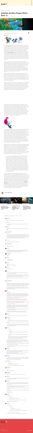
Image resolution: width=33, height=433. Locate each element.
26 (28, 32)
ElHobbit (8, 355)
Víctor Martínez (7, 32)
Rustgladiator (9, 253)
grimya (8, 226)
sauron (8, 248)
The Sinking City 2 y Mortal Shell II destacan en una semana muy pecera (5, 208)
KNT (7, 270)
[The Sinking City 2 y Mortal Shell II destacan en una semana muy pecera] (5, 200)
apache (8, 313)
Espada (8, 257)
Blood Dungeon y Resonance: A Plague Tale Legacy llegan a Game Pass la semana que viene (27, 208)
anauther (8, 376)
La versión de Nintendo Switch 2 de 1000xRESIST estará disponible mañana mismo (16, 208)
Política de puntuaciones (5, 430)
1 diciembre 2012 (8, 381)
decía (8, 62)
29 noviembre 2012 (9, 227)
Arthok (8, 262)
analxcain (8, 380)
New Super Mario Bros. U (11, 52)
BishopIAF (8, 317)
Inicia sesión (16, 215)
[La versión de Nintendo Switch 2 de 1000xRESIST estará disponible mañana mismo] (16, 200)
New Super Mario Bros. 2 (10, 45)
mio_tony (8, 218)
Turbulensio (9, 367)
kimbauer (8, 348)
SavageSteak (8, 372)
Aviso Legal (3, 429)
